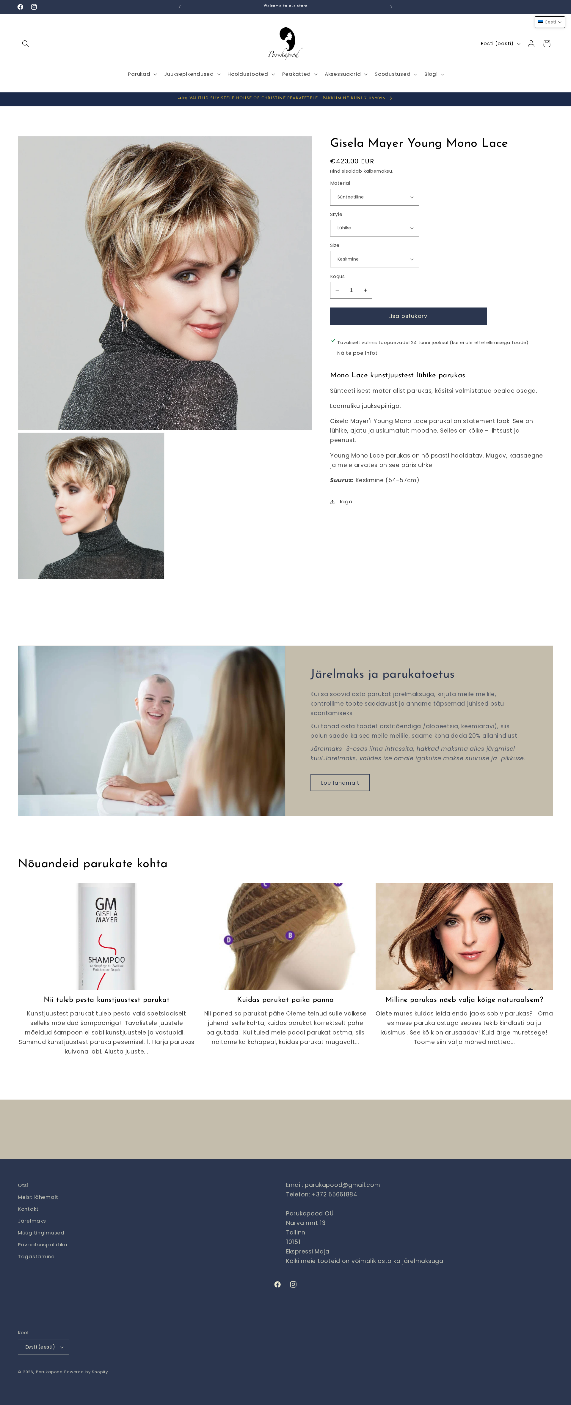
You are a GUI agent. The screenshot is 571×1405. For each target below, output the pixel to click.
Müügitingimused (41, 1232)
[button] (26, 44)
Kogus (337, 276)
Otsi (23, 1185)
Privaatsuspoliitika (43, 1244)
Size (335, 245)
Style (336, 214)
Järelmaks (32, 1220)
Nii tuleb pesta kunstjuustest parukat (107, 1000)
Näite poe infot (357, 353)
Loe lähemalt (340, 782)
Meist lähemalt (38, 1197)
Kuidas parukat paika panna (285, 1000)
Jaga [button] (345, 501)
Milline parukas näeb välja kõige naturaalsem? (464, 1000)
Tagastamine (36, 1256)
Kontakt (28, 1208)
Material (340, 183)
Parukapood (49, 1372)
